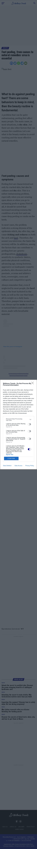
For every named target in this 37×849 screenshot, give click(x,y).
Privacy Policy (29, 465)
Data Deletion (7, 465)
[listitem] (18, 419)
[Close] (33, 384)
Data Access (18, 465)
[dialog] (18, 424)
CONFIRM (11, 458)
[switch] (29, 424)
